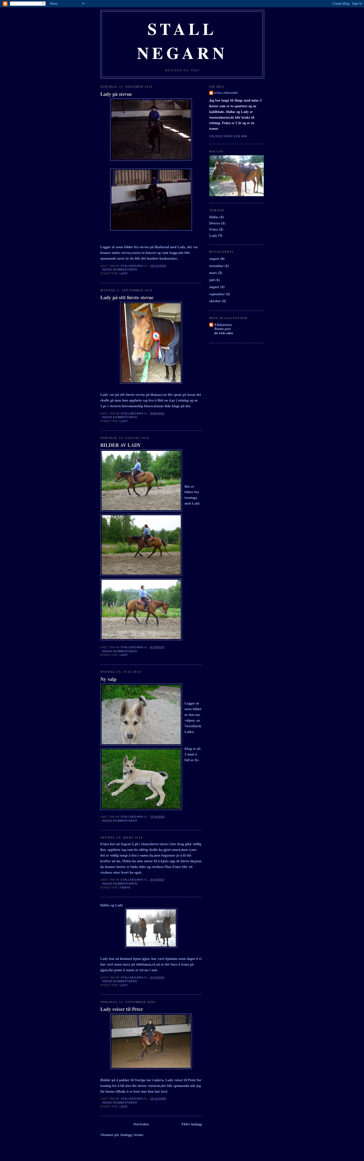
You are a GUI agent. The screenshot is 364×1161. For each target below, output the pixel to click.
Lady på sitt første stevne (127, 297)
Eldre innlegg (192, 1124)
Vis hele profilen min (228, 136)
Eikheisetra (223, 324)
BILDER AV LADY (120, 445)
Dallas (214, 216)
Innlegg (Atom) (132, 1134)
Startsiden (141, 1124)
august (214, 258)
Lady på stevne (116, 94)
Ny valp (108, 679)
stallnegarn (226, 92)
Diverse (214, 223)
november (216, 265)
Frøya (125, 887)
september (217, 294)
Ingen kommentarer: (120, 269)
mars (213, 272)
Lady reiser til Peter (121, 1009)
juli (211, 279)
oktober (215, 300)
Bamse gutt (222, 328)
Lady (124, 273)
